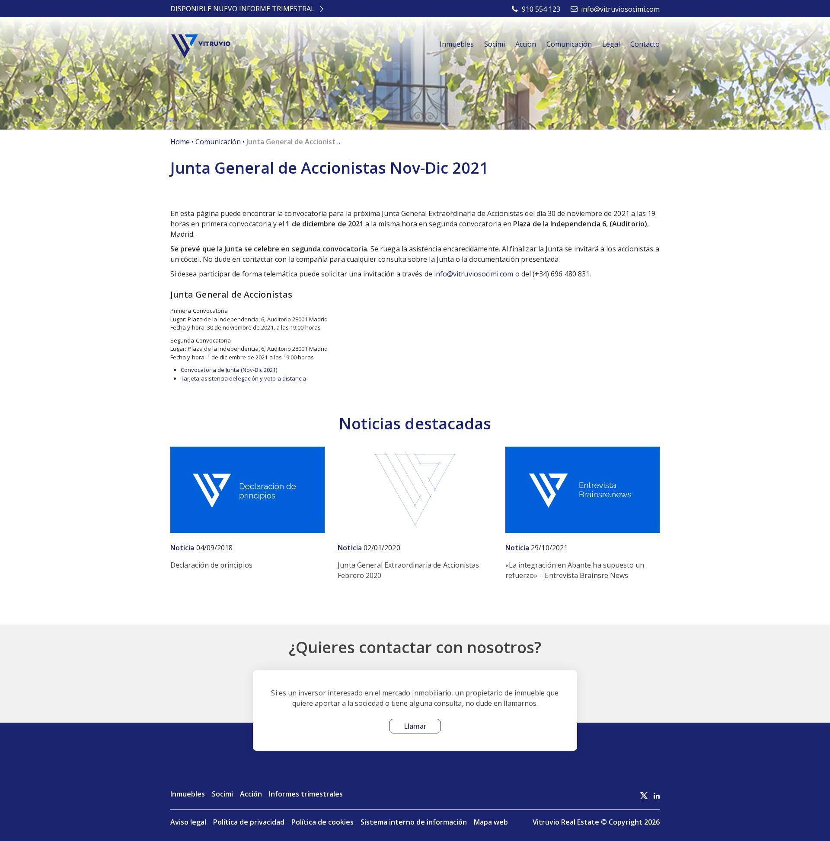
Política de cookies (322, 822)
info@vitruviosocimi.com (474, 274)
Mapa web (491, 822)
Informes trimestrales (306, 794)
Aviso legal (188, 822)
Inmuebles (457, 44)
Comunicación (569, 44)
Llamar (415, 726)
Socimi (494, 44)
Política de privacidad (248, 822)
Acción (525, 44)
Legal (611, 44)
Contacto (645, 44)
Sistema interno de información (414, 822)
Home (180, 141)
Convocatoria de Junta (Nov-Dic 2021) (229, 370)
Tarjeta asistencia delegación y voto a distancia (243, 378)
